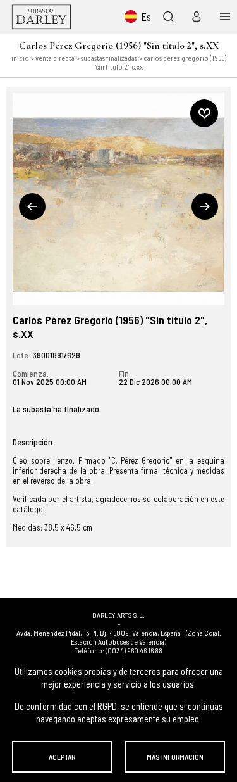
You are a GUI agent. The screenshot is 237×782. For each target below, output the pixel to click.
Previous (32, 206)
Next (204, 206)
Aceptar (62, 756)
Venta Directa (55, 57)
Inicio (20, 57)
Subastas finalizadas (109, 57)
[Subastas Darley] (41, 16)
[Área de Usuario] (194, 16)
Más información (175, 756)
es (146, 16)
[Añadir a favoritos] (204, 113)
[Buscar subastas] (168, 16)
